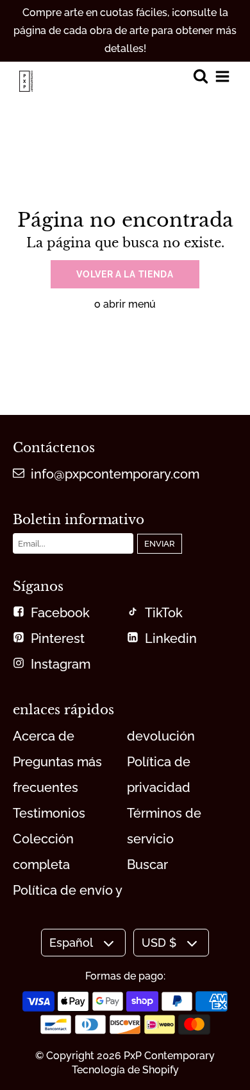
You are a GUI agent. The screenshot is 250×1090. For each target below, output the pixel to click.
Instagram (60, 664)
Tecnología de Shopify (125, 1070)
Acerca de (43, 736)
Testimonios (49, 813)
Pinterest (58, 638)
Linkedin (171, 638)
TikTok (164, 612)
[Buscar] (200, 77)
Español (71, 942)
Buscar (147, 864)
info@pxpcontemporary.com (115, 474)
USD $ (159, 942)
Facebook (60, 612)
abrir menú (129, 304)
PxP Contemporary (169, 1056)
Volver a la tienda (125, 274)
